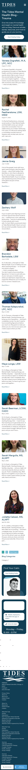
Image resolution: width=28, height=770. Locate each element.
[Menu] (25, 5)
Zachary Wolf (9, 207)
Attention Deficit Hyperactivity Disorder (13, 723)
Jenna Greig (8, 161)
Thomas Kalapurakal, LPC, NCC (13, 308)
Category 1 (5, 560)
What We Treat (8, 653)
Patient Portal (8, 645)
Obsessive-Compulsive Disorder (11, 718)
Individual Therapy (7, 743)
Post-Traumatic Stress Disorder (10, 716)
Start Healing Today (14, 37)
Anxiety (4, 713)
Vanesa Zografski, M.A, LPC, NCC (14, 62)
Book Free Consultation (21, 767)
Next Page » (14, 552)
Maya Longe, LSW (11, 363)
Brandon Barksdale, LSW (10, 255)
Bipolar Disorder (6, 720)
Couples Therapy (6, 747)
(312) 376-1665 (8, 767)
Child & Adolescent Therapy (9, 745)
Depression (5, 715)
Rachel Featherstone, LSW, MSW (12, 112)
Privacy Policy (6, 693)
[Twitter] (9, 666)
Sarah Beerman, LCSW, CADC (14, 409)
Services (6, 660)
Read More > (6, 88)
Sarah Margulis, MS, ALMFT (12, 456)
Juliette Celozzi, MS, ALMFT (12, 518)
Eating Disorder (6, 722)
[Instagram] (6, 666)
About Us (7, 640)
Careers (18, 645)
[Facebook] (3, 666)
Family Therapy (6, 748)
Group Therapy (6, 750)
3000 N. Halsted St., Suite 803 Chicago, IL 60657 (12, 616)
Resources (16, 640)
